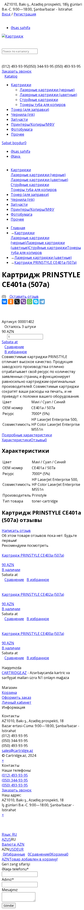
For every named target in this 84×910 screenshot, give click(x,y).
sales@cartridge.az (17, 750)
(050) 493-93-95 (15, 785)
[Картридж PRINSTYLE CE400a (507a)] (42, 628)
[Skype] (36, 301)
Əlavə (16, 156)
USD (13, 849)
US (8, 839)
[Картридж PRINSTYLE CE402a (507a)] (42, 589)
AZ (4, 839)
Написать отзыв (16, 530)
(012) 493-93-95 (15, 775)
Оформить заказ (16, 697)
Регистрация (25, 14)
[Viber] (23, 301)
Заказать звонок (17, 71)
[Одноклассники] (10, 301)
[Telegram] (42, 301)
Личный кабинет (16, 702)
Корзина (9, 692)
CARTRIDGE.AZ (14, 672)
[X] (17, 301)
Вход (6, 14)
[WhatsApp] (29, 301)
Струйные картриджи (48, 247)
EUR (20, 849)
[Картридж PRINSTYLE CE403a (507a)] (42, 550)
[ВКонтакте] (4, 301)
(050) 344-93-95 (15, 780)
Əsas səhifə (20, 27)
